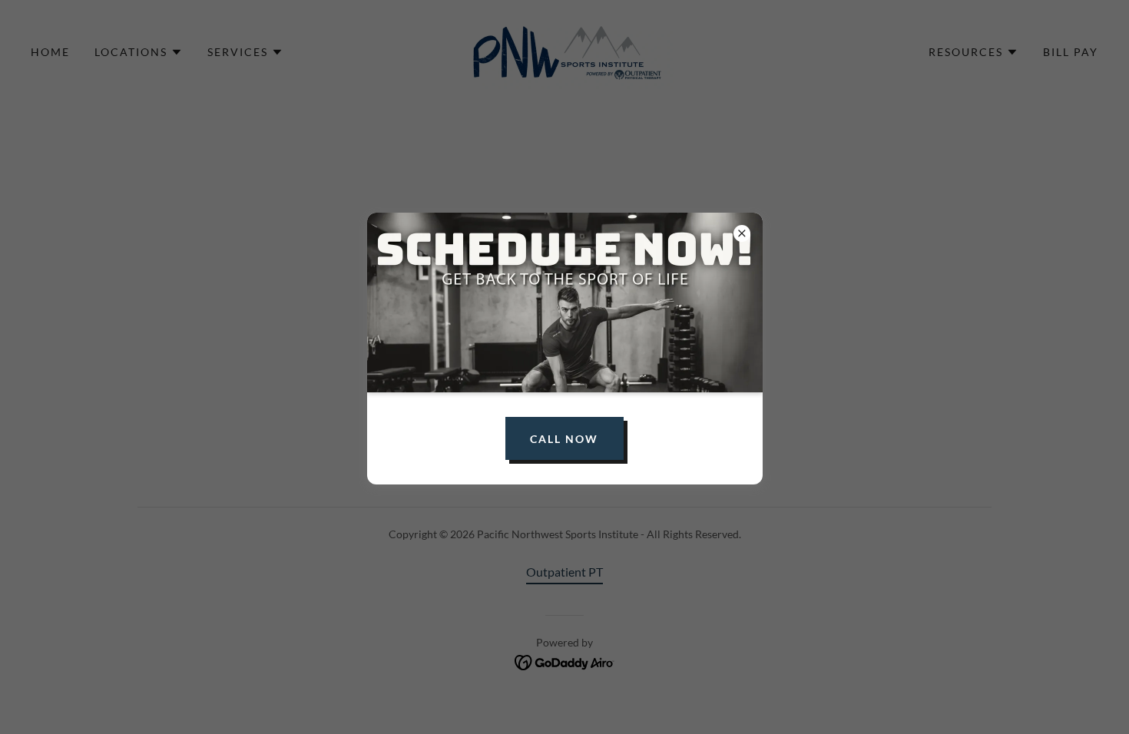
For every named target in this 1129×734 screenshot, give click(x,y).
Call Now (564, 438)
